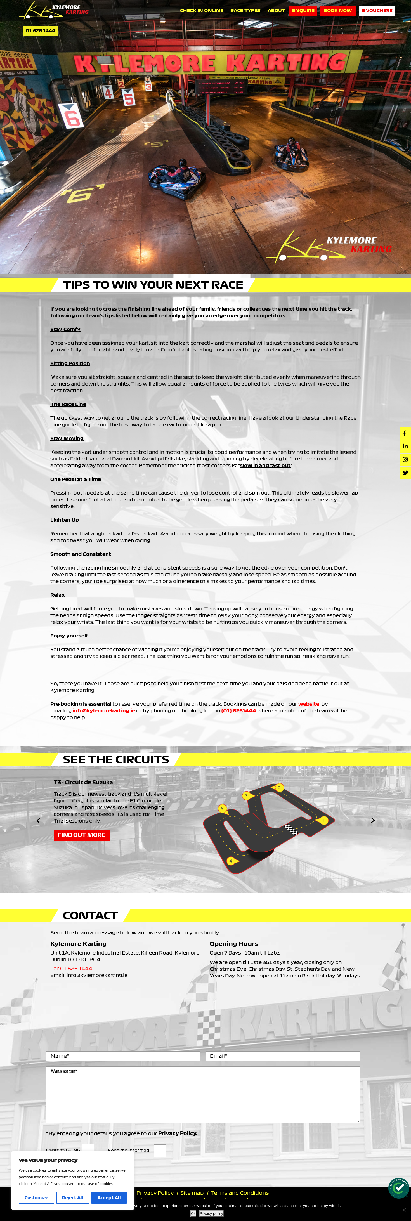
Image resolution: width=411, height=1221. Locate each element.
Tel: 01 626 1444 (71, 968)
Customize (36, 1198)
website (308, 704)
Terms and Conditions (240, 1193)
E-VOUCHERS (377, 10)
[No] (404, 1210)
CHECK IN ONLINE (201, 10)
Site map (192, 1193)
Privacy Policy (155, 1193)
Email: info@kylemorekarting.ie (88, 975)
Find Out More (81, 835)
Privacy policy (211, 1213)
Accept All (109, 1198)
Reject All (72, 1198)
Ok (193, 1213)
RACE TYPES (245, 10)
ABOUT (276, 10)
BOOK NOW (338, 10)
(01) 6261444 (238, 710)
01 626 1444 (40, 31)
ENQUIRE (303, 10)
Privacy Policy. (178, 1133)
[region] (72, 1180)
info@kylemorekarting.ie (104, 710)
